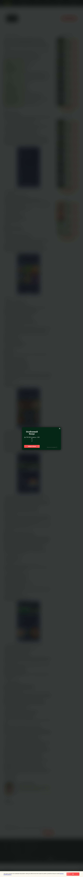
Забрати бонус (32, 446)
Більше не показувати (51, 447)
